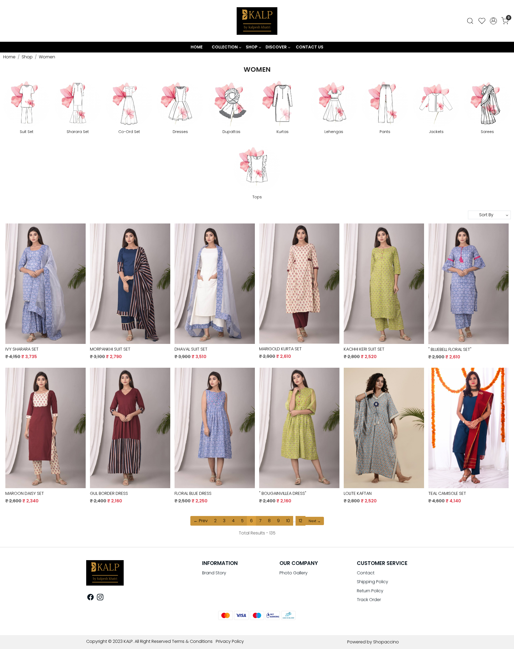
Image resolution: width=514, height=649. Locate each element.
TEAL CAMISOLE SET (447, 493)
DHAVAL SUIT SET (191, 349)
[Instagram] (100, 598)
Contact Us (309, 47)
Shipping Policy (372, 582)
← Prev (201, 521)
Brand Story (214, 573)
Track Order (369, 600)
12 (300, 521)
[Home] (257, 21)
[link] (470, 21)
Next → (315, 520)
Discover (276, 47)
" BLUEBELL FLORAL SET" (449, 349)
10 (288, 521)
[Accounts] (493, 20)
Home (197, 47)
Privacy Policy (230, 641)
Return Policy (370, 591)
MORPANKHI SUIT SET (110, 349)
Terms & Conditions (192, 641)
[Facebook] (90, 598)
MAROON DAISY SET (24, 493)
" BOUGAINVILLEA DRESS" (282, 493)
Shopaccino (386, 642)
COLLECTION (225, 47)
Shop (252, 47)
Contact (366, 573)
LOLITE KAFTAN (358, 493)
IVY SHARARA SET (22, 349)
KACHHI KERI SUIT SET (364, 349)
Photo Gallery (293, 573)
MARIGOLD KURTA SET (280, 349)
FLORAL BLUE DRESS (193, 493)
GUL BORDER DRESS (109, 493)
